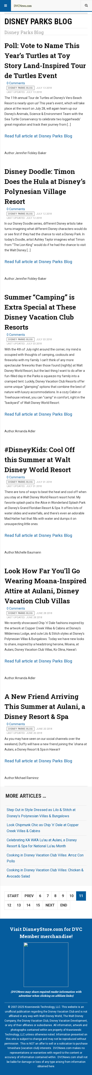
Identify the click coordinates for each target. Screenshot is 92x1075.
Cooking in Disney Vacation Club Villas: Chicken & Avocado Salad (45, 873)
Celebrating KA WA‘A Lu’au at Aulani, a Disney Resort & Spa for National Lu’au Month (42, 843)
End (63, 905)
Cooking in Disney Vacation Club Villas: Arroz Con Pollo (45, 858)
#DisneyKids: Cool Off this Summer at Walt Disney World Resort (39, 459)
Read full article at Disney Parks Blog (38, 136)
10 (71, 896)
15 (38, 905)
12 (9, 905)
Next (50, 905)
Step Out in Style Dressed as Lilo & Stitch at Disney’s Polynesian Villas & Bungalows (41, 813)
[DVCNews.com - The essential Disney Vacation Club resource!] (23, 5)
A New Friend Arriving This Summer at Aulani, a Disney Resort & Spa (44, 706)
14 (28, 905)
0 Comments (16, 83)
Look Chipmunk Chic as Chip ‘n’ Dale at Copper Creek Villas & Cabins (43, 828)
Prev (29, 896)
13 (19, 905)
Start (13, 896)
